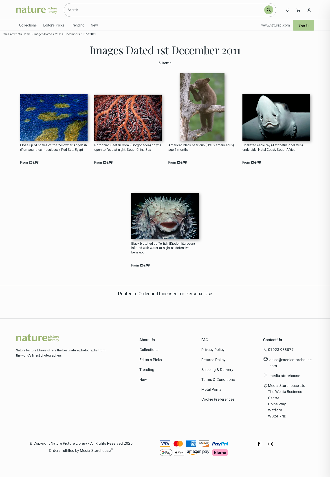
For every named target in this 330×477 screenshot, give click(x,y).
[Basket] (298, 10)
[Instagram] (270, 446)
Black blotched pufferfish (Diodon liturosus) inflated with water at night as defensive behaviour (163, 248)
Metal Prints (211, 389)
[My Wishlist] (288, 10)
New (94, 25)
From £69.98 (29, 162)
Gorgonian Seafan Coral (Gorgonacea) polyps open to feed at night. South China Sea (127, 147)
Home (27, 34)
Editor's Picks (54, 25)
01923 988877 (281, 349)
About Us (147, 339)
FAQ (204, 339)
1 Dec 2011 (88, 34)
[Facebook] (259, 446)
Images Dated (43, 34)
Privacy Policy (212, 349)
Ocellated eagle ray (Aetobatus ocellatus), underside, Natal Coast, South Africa (273, 147)
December (71, 34)
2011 (58, 34)
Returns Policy (213, 359)
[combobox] (164, 10)
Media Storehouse (95, 450)
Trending (77, 25)
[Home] (36, 10)
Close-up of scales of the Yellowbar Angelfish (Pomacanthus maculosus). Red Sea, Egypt (53, 147)
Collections (28, 25)
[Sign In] (309, 10)
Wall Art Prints (12, 34)
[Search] (268, 9)
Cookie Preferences (218, 399)
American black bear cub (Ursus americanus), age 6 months (201, 147)
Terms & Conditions (218, 379)
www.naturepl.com (275, 25)
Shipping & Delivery (217, 369)
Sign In (303, 25)
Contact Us (272, 339)
